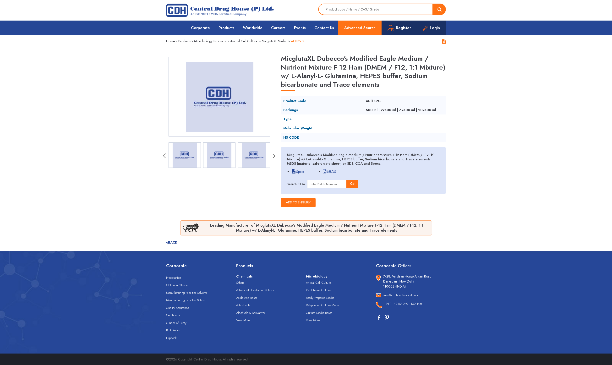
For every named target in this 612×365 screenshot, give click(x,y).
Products (226, 28)
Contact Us (324, 28)
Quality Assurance (177, 307)
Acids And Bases (246, 297)
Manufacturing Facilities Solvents (186, 292)
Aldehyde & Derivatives (250, 313)
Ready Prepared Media (320, 297)
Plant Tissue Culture (318, 290)
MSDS (331, 171)
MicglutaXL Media (274, 41)
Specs (299, 171)
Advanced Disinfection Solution (255, 290)
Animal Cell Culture (243, 41)
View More (243, 320)
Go (352, 183)
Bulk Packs (173, 330)
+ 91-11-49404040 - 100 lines (402, 303)
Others (240, 282)
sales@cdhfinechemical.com (400, 295)
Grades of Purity (176, 323)
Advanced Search (360, 28)
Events (300, 28)
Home (170, 41)
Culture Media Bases (319, 313)
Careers (278, 28)
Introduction (173, 277)
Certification (173, 315)
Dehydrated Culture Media (322, 305)
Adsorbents (243, 305)
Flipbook (171, 338)
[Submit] (439, 9)
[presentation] (165, 156)
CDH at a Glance (177, 285)
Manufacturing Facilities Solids (185, 300)
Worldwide (252, 28)
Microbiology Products (210, 41)
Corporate (200, 28)
